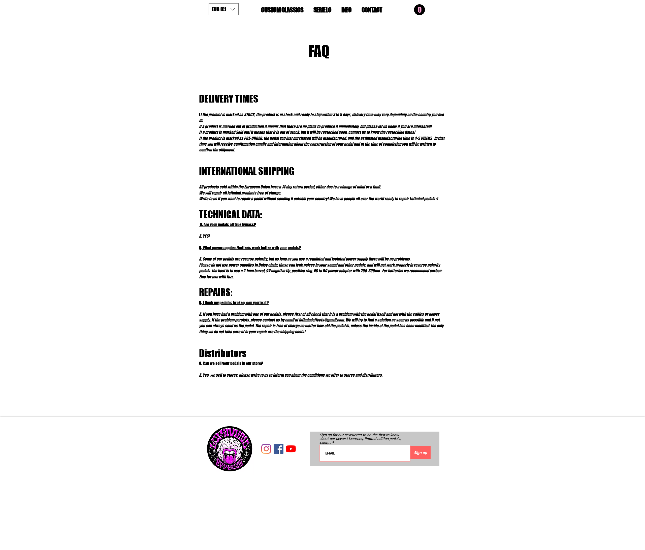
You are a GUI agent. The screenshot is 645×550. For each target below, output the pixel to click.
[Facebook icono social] (278, 449)
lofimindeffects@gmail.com (321, 319)
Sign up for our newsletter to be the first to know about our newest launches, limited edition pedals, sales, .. (360, 438)
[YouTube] (291, 449)
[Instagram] (266, 449)
